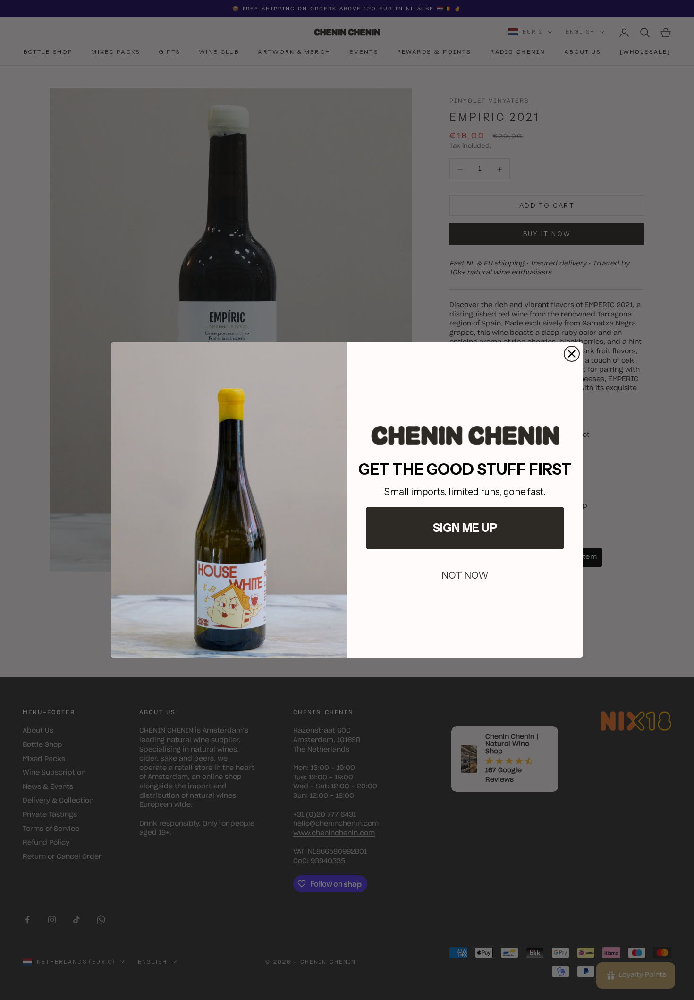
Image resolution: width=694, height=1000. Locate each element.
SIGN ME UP (465, 528)
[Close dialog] (571, 353)
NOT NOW (465, 575)
